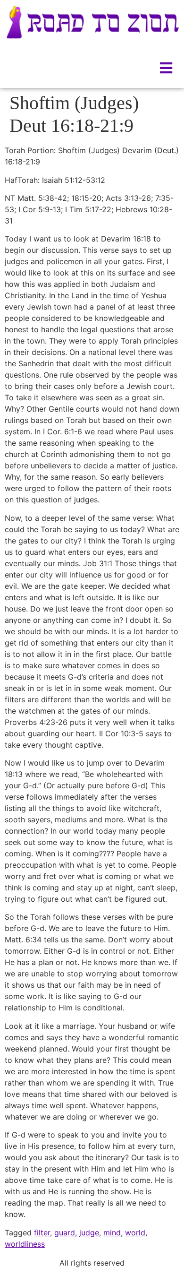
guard (64, 1232)
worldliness (25, 1244)
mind (112, 1232)
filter (42, 1232)
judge (89, 1232)
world (135, 1232)
